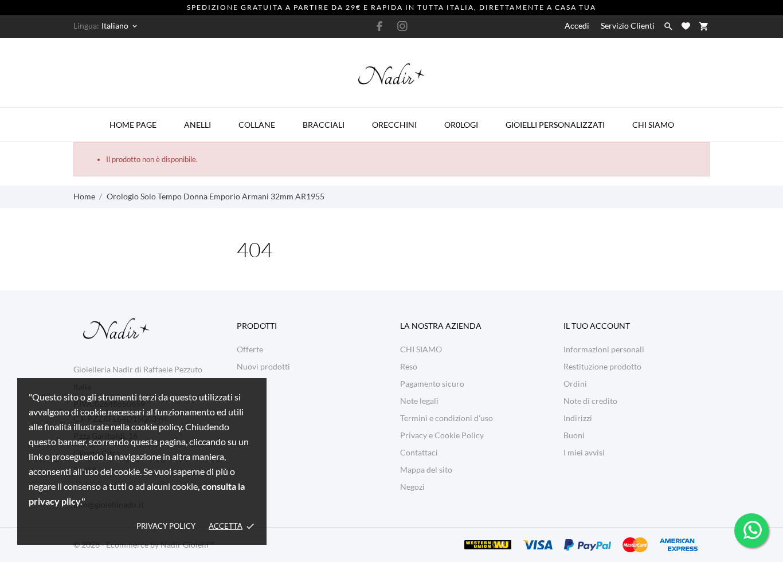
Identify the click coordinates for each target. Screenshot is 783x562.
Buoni (574, 435)
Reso (408, 366)
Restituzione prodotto (602, 366)
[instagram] (402, 26)
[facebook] (380, 26)
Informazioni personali (603, 349)
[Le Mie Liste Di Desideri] (686, 26)
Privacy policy (165, 525)
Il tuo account (596, 326)
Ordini (575, 383)
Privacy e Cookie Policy (442, 435)
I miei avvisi (584, 452)
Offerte (250, 349)
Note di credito (590, 401)
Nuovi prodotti (263, 366)
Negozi (412, 487)
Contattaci (419, 452)
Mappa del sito (426, 469)
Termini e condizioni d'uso (446, 418)
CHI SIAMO (421, 349)
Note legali (419, 401)
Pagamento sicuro (432, 383)
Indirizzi (577, 418)
